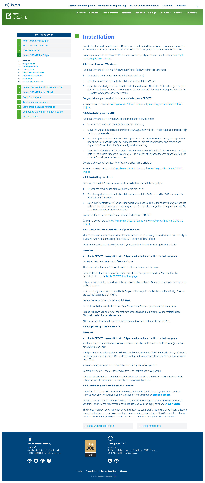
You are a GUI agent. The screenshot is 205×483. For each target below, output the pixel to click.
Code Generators (32, 97)
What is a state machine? (36, 40)
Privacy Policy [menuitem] (91, 471)
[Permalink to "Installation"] (118, 36)
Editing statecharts (29, 64)
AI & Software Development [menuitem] (144, 5)
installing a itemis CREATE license (126, 104)
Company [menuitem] (181, 5)
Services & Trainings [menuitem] (145, 13)
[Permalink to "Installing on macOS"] (116, 113)
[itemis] (12, 5)
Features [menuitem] (93, 13)
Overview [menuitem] (81, 13)
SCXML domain (28, 78)
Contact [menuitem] (178, 13)
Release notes (30, 116)
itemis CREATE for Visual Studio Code (43, 87)
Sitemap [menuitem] (123, 471)
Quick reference (31, 50)
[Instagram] (42, 460)
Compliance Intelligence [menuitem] (82, 5)
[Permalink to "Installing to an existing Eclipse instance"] (142, 229)
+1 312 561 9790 (115, 453)
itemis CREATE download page (121, 276)
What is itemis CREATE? (35, 45)
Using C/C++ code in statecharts (33, 72)
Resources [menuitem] (165, 13)
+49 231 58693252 (35, 453)
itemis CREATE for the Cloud (38, 92)
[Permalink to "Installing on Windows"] (118, 64)
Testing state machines (35, 102)
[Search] (197, 5)
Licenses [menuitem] (126, 13)
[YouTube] (36, 460)
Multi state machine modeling (32, 75)
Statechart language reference (39, 106)
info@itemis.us (130, 453)
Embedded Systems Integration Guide (43, 111)
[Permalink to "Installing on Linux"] (114, 177)
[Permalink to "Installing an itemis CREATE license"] (135, 385)
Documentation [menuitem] (110, 13)
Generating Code (28, 69)
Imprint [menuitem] (79, 471)
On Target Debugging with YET (33, 81)
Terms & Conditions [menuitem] (108, 471)
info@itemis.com (53, 453)
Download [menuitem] (191, 13)
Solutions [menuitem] (167, 5)
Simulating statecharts (30, 66)
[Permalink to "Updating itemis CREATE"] (121, 326)
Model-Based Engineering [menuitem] (112, 5)
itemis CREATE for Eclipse (36, 55)
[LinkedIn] (29, 460)
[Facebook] (49, 460)
